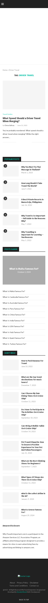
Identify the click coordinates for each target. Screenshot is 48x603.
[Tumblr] (36, 4)
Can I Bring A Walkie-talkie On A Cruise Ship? (32, 427)
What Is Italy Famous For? (13, 332)
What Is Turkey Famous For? (14, 344)
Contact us (34, 585)
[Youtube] (38, 4)
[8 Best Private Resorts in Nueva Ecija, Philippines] (11, 203)
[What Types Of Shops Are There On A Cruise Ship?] (11, 481)
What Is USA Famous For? (13, 326)
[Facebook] (24, 4)
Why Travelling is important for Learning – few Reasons (32, 234)
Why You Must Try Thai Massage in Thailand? (31, 168)
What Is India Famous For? (14, 320)
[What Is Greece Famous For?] (11, 514)
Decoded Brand (22, 592)
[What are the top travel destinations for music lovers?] (11, 381)
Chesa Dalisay (9, 125)
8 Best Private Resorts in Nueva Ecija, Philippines (32, 200)
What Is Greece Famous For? (31, 511)
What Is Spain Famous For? (14, 338)
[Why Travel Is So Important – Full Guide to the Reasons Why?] (11, 220)
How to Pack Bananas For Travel (32, 362)
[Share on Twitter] (24, 142)
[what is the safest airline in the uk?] (11, 497)
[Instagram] (30, 4)
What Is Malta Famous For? (24, 268)
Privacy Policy (22, 582)
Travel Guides (8, 114)
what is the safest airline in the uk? (33, 494)
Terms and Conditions (18, 585)
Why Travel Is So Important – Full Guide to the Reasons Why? (33, 218)
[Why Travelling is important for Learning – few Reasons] (11, 236)
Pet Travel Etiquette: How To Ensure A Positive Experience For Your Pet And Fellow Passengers (32, 446)
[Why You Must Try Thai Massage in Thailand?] (11, 171)
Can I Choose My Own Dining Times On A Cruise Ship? (32, 396)
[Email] (41, 4)
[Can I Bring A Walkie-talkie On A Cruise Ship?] (11, 430)
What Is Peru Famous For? (13, 309)
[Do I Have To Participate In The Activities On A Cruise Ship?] (11, 413)
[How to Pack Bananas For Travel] (11, 365)
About (12, 582)
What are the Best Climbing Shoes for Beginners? (33, 462)
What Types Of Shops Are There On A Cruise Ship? (32, 478)
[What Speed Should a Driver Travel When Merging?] (24, 95)
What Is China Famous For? (14, 314)
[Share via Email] (30, 142)
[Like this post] (18, 142)
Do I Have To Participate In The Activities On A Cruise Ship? (32, 412)
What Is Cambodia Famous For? (16, 297)
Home (5, 70)
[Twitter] (27, 4)
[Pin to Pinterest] (27, 142)
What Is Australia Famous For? (15, 303)
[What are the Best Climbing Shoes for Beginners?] (11, 465)
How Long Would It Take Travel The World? (31, 184)
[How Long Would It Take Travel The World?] (11, 187)
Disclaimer (34, 582)
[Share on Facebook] (21, 142)
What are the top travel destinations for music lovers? (31, 379)
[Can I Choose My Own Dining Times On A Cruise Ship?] (11, 397)
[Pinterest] (33, 4)
